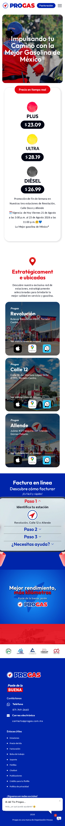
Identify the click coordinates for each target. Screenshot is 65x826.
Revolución (21, 522)
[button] (60, 5)
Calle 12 (34, 522)
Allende (46, 522)
